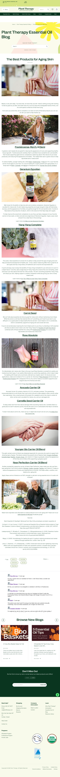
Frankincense (36, 162)
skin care (23, 562)
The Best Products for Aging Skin (40, 24)
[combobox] (44, 9)
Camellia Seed (6, 457)
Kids (34, 14)
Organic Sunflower (52, 455)
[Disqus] (30, 592)
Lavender (17, 165)
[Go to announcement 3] (16, 5)
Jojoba (31, 468)
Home (40, 14)
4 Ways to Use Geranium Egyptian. (34, 221)
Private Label (5, 737)
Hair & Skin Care (26, 14)
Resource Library (49, 714)
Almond (26, 468)
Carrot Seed (22, 559)
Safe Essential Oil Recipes (25, 514)
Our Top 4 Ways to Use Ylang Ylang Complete (34, 278)
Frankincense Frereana (39, 329)
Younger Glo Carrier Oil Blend (48, 165)
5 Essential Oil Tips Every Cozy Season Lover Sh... (44, 645)
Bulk (55, 14)
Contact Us (4, 724)
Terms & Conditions (36, 769)
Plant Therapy (14, 768)
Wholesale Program (6, 733)
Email (27, 677)
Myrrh (33, 147)
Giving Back (48, 708)
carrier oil (14, 559)
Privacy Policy (45, 767)
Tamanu (41, 468)
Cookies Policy (54, 767)
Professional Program (7, 735)
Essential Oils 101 (49, 710)
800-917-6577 (9, 706)
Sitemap (55, 769)
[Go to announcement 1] (13, 5)
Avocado (36, 468)
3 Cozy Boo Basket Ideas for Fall (13, 644)
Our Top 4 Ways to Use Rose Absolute (34, 384)
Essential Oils (6, 14)
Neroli (25, 165)
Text (33, 677)
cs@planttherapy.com (7, 710)
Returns (18, 710)
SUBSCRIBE (43, 684)
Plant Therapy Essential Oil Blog (24, 24)
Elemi (42, 147)
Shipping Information (21, 708)
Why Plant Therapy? (50, 706)
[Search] (48, 9)
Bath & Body (16, 14)
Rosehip (13, 457)
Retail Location (34, 707)
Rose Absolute (44, 377)
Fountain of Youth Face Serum (47, 328)
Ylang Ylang (14, 565)
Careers (33, 709)
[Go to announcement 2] (15, 5)
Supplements (48, 14)
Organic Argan (20, 457)
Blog (46, 712)
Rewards (18, 712)
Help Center (5, 720)
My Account (19, 706)
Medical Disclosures (47, 769)
